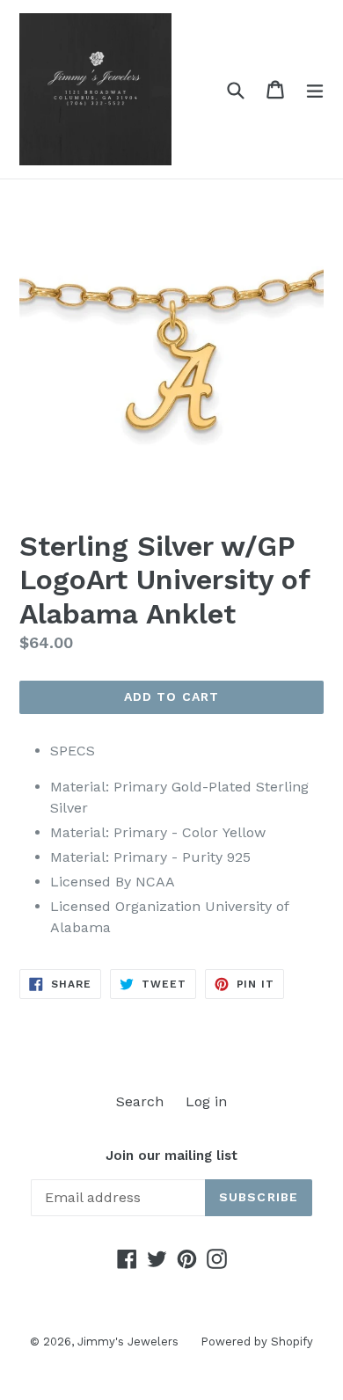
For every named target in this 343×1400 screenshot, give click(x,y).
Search (140, 1101)
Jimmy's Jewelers (128, 1341)
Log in (206, 1101)
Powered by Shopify (257, 1341)
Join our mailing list (171, 1155)
